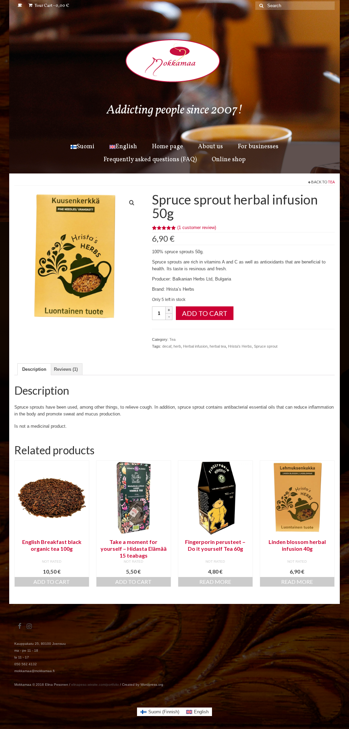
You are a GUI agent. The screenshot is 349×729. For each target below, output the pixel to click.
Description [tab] (34, 369)
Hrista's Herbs (240, 346)
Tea (331, 182)
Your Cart (51, 6)
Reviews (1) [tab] (66, 369)
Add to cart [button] (51, 581)
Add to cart (204, 313)
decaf (166, 346)
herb (177, 346)
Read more (215, 581)
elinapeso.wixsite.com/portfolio (95, 684)
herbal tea (218, 346)
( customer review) (196, 227)
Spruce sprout (265, 346)
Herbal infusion (195, 346)
